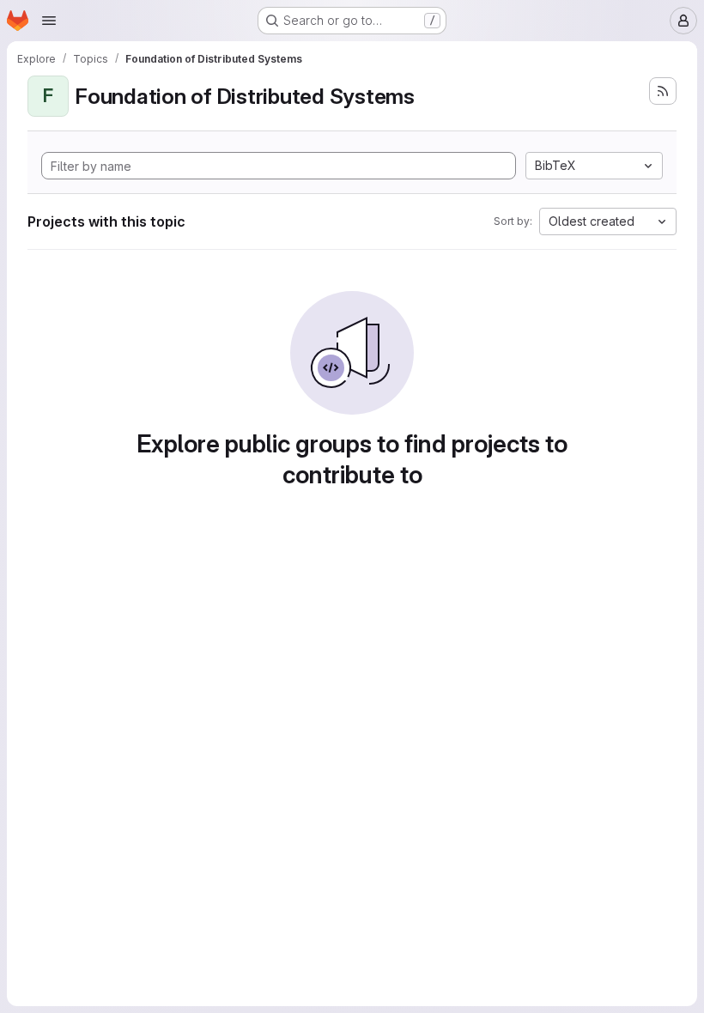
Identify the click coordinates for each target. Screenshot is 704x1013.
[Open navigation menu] (49, 20)
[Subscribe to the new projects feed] (663, 91)
